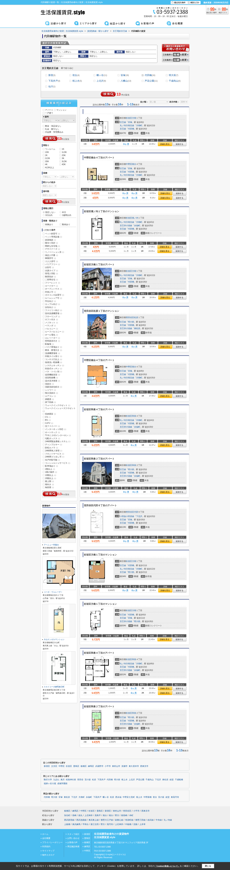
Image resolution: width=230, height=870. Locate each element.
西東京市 (144, 766)
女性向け (50, 307)
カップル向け (52, 304)
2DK (64, 155)
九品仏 (56, 780)
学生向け (50, 301)
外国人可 (50, 292)
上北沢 (101, 80)
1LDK (64, 152)
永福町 (137, 225)
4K (46, 164)
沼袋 (135, 824)
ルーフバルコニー (54, 331)
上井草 (142, 824)
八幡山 (126, 80)
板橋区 (84, 766)
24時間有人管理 (53, 450)
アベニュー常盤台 (51, 545)
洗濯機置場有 (52, 353)
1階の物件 (51, 472)
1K (63, 149)
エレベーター (52, 338)
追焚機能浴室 (52, 374)
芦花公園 (151, 80)
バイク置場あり (53, 347)
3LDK (64, 161)
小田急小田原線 (127, 516)
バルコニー (51, 329)
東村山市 (116, 766)
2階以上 (50, 469)
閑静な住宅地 (52, 246)
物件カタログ (48, 855)
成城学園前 (62, 783)
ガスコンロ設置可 (54, 295)
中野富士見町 (129, 797)
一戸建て (49, 113)
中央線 (159, 820)
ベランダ (50, 325)
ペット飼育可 (52, 233)
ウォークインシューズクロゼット (59, 409)
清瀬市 (124, 766)
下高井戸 (54, 80)
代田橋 (150, 75)
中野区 (129, 164)
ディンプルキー (53, 444)
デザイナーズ (52, 249)
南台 (134, 164)
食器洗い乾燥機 (53, 362)
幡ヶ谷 (102, 75)
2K (46, 155)
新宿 (51, 75)
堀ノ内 (135, 218)
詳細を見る (165, 144)
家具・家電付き (53, 350)
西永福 (118, 797)
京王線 (123, 122)
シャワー (50, 390)
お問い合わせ (73, 838)
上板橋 (67, 824)
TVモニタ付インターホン (58, 435)
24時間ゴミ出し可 (54, 457)
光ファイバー (52, 426)
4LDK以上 (49, 167)
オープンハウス (53, 289)
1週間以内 (66, 215)
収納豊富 (50, 414)
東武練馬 (76, 824)
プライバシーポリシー (52, 842)
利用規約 (46, 846)
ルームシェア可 (53, 298)
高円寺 (110, 824)
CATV (49, 423)
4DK (64, 164)
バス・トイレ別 (53, 371)
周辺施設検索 (73, 846)
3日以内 (48, 215)
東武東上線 (94, 820)
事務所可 (50, 258)
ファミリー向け (53, 310)
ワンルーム (50, 149)
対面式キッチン (53, 368)
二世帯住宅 (51, 279)
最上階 (49, 481)
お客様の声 (72, 842)
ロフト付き (51, 319)
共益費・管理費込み (54, 132)
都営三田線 (140, 820)
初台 (75, 75)
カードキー (51, 286)
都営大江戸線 (107, 820)
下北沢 (139, 516)
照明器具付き (52, 341)
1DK (47, 152)
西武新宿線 (69, 820)
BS (48, 420)
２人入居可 (51, 261)
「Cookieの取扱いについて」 (167, 866)
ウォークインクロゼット (57, 405)
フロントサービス (54, 454)
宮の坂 (88, 780)
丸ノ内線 (168, 820)
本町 (131, 815)
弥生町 (67, 815)
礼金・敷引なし (52, 129)
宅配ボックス (52, 438)
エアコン (50, 396)
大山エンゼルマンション (54, 639)
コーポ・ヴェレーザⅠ (53, 592)
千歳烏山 (175, 80)
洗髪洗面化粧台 (53, 387)
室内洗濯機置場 (53, 313)
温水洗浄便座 (52, 381)
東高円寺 (175, 797)
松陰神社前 (71, 780)
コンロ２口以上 (53, 359)
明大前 (173, 75)
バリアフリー (52, 264)
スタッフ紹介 (73, 834)
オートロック (52, 432)
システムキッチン (54, 365)
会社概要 (46, 838)
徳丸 (80, 815)
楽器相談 (50, 240)
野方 (117, 815)
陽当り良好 (51, 243)
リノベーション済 (54, 252)
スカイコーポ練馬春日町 (54, 687)
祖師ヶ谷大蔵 (50, 783)
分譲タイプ (51, 270)
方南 (134, 118)
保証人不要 (51, 255)
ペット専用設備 (53, 237)
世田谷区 (130, 317)
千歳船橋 (179, 780)
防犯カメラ (51, 447)
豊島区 (76, 766)
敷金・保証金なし (53, 126)
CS (48, 417)
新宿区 (47, 766)
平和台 (85, 824)
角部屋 (49, 487)
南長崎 (124, 815)
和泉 (134, 416)
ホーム (45, 834)
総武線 (151, 820)
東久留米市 (134, 766)
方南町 (139, 125)
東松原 (137, 328)
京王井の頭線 (126, 225)
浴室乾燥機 (51, 377)
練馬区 (91, 766)
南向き (49, 484)
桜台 (111, 815)
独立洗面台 (51, 393)
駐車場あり (51, 466)
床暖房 (49, 399)
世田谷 (80, 780)
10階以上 (50, 475)
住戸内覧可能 (52, 460)
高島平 (98, 815)
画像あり (49, 224)
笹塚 (125, 75)
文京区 (54, 766)
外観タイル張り (53, 356)
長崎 (74, 815)
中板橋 (128, 824)
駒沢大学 (48, 780)
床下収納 (50, 402)
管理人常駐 (51, 273)
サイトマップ (48, 851)
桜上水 (77, 80)
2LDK (47, 158)
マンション (61, 110)
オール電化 (51, 335)
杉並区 (129, 118)
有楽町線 (129, 820)
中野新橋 (147, 797)
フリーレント (52, 283)
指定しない (50, 212)
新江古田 (95, 824)
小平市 (108, 766)
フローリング (52, 316)
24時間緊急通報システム (57, 441)
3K (63, 158)
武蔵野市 (99, 766)
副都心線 (119, 820)
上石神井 (88, 815)
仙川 (51, 86)
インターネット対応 (55, 429)
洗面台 (49, 384)
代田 (136, 512)
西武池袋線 (81, 820)
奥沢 (63, 780)
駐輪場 (49, 344)
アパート (49, 110)
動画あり (66, 224)
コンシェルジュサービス (57, 463)
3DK (47, 161)
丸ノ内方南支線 (127, 125)
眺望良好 (50, 276)
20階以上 (50, 478)
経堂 (172, 780)
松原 (136, 317)
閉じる (208, 866)
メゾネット (51, 322)
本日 (64, 212)
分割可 (49, 267)
